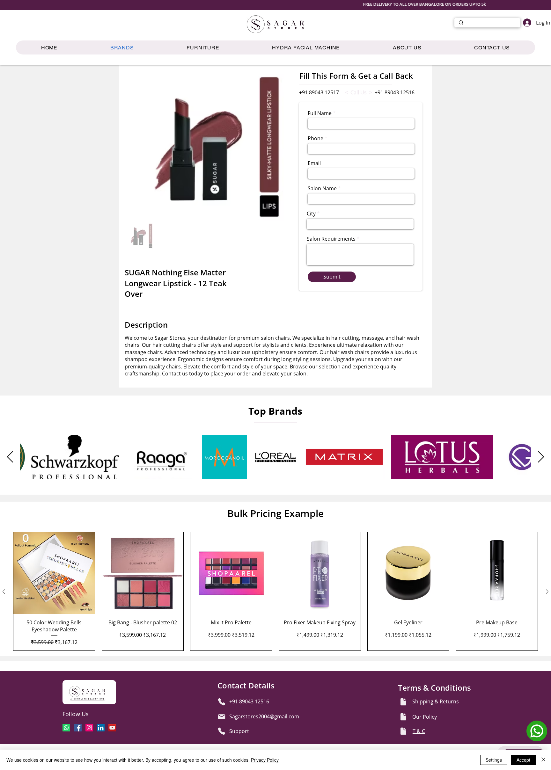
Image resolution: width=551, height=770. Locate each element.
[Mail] (221, 717)
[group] (275, 591)
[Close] (543, 760)
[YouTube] (112, 727)
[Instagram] (89, 727)
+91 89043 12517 (319, 92)
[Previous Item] (10, 457)
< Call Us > (358, 92)
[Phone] (221, 702)
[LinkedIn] (101, 727)
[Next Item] (541, 457)
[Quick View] (54, 573)
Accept (523, 760)
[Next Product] (547, 591)
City (311, 213)
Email (314, 163)
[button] (202, 47)
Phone (315, 138)
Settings (494, 760)
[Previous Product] (4, 591)
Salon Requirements (331, 238)
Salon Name (322, 188)
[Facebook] (78, 727)
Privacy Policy (265, 760)
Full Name (320, 113)
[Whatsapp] (66, 727)
